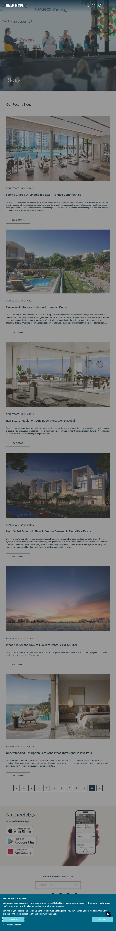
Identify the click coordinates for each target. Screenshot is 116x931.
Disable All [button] (13, 919)
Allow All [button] (102, 919)
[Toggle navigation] (108, 5)
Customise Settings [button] (13, 925)
